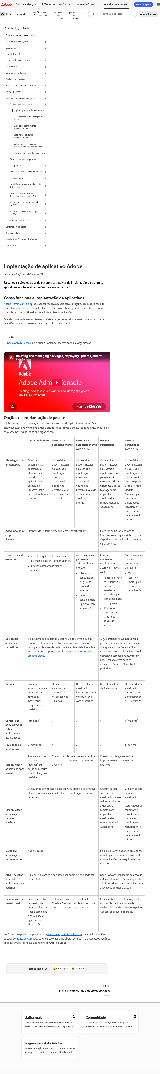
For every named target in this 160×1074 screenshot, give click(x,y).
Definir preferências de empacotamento (23, 136)
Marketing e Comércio (86, 4)
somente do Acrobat (24, 938)
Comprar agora (143, 4)
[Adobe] (6, 4)
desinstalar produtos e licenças (65, 934)
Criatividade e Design (25, 4)
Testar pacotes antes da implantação (29, 153)
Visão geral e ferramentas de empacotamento (26, 127)
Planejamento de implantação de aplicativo (28, 118)
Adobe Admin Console (16, 304)
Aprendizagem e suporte (115, 4)
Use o (19, 343)
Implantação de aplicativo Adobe (29, 110)
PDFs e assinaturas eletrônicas (55, 4)
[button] (27, 41)
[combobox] (112, 14)
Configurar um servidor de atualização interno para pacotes (28, 145)
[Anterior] (30, 993)
